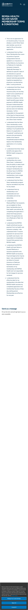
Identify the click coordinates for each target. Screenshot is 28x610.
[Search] (20, 4)
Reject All (14, 602)
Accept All (14, 607)
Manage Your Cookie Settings (14, 598)
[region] (14, 596)
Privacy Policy (14, 595)
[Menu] (24, 4)
